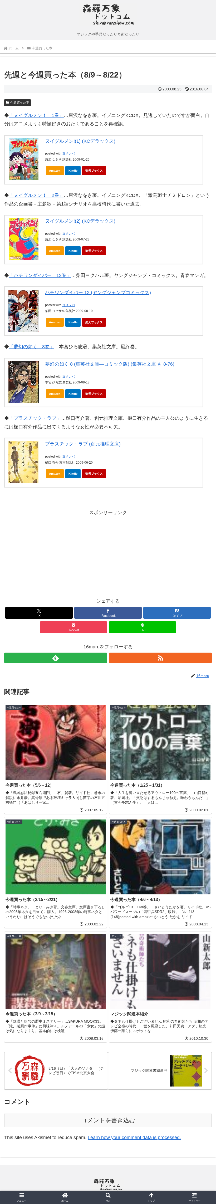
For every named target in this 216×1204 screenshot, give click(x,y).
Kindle (72, 170)
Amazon (55, 170)
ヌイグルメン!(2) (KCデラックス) (80, 221)
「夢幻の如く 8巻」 (31, 346)
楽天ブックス (94, 170)
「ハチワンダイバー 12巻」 (40, 275)
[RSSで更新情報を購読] (160, 658)
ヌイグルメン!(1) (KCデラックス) (80, 141)
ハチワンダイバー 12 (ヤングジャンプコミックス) (98, 292)
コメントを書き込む (108, 1120)
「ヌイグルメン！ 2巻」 (36, 195)
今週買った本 (19, 102)
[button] (199, 870)
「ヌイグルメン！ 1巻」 (36, 115)
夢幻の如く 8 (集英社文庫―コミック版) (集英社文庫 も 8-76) (109, 364)
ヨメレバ (68, 153)
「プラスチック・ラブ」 (35, 418)
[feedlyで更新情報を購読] (55, 658)
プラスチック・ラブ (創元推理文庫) (83, 444)
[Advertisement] (56, 553)
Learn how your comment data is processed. (134, 1137)
